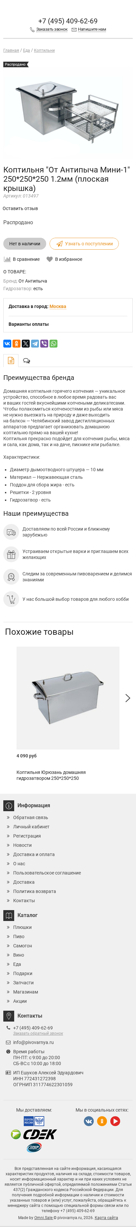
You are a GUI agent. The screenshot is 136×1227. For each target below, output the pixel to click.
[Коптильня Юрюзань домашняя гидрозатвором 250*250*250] (68, 698)
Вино (18, 955)
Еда (17, 964)
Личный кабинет (31, 826)
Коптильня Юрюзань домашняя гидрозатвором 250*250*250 (51, 775)
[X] (26, 344)
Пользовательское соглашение (47, 872)
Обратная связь (30, 817)
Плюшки (22, 927)
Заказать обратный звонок (38, 1033)
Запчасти (23, 982)
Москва (58, 306)
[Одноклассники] (16, 344)
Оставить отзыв (20, 208)
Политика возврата (34, 891)
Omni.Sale (43, 1217)
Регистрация (27, 836)
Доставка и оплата (34, 854)
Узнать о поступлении (89, 243)
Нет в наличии (24, 243)
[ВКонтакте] (7, 344)
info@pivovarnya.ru (33, 1042)
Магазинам (25, 992)
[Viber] (44, 344)
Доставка (24, 882)
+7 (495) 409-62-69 (68, 21)
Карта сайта (106, 1217)
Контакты (24, 900)
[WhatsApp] (53, 344)
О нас (19, 863)
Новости (22, 845)
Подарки (22, 973)
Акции (20, 1001)
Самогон (22, 945)
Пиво (18, 936)
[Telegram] (35, 344)
